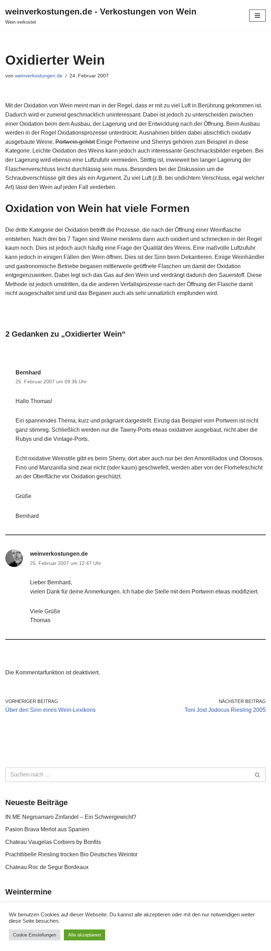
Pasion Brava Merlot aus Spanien (47, 829)
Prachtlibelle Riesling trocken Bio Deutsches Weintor (71, 854)
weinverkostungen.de (38, 75)
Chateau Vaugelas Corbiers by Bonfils (53, 842)
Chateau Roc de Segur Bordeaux (47, 867)
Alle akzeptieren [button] (84, 935)
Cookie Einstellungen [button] (34, 935)
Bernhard (28, 373)
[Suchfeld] (258, 774)
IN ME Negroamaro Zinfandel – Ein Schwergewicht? (70, 817)
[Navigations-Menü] (257, 16)
